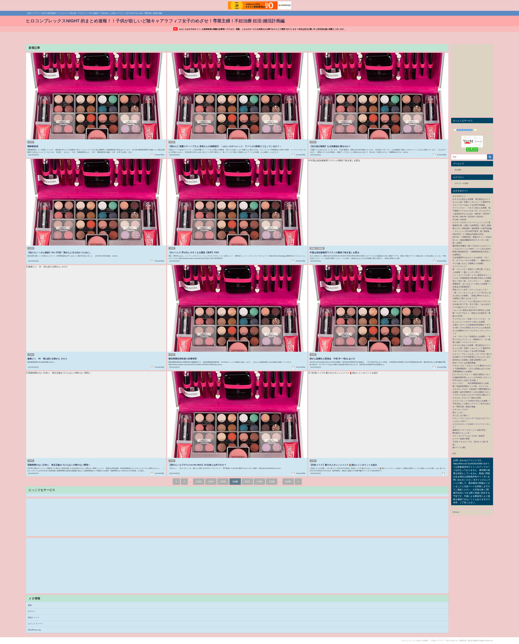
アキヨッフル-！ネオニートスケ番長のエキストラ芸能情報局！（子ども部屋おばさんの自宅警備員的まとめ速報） (472, 368)
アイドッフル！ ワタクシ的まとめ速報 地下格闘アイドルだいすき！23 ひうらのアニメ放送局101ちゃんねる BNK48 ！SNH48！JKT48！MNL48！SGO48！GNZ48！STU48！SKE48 (472, 213)
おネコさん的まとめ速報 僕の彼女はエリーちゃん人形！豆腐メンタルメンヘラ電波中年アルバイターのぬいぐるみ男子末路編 (471, 202)
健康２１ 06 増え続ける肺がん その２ (47, 359)
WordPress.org (34, 630)
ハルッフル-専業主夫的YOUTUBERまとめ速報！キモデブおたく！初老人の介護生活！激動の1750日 (471, 313)
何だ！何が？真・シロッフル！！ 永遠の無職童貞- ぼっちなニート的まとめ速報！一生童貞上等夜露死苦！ (472, 284)
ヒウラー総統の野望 (461, 439)
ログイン (31, 611)
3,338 (259, 481)
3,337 (247, 481)
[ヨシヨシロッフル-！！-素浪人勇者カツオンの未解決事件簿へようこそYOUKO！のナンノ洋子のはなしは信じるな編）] (472, 377)
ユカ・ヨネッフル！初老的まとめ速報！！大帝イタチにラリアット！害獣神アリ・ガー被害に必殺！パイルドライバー (471, 339)
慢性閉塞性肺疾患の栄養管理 (183, 359)
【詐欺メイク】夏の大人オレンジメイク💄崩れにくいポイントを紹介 (343, 465)
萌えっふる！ (458, 412)
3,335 (223, 481)
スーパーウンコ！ (460, 266)
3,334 (211, 481)
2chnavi (456, 512)
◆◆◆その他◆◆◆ (317, 248)
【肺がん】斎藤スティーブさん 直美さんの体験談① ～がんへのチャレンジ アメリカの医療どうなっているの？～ (225, 146)
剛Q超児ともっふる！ (462, 433)
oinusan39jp (159, 155)
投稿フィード (33, 617)
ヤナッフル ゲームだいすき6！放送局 (468, 436)
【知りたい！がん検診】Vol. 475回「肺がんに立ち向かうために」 (59, 252)
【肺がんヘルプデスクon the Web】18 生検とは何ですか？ (197, 465)
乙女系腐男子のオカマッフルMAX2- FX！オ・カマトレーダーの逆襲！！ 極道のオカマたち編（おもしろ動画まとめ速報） (471, 260)
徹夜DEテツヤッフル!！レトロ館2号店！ (470, 430)
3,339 (271, 481)
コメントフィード (35, 624)
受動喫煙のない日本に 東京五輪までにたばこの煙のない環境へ (58, 465)
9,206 (288, 481)
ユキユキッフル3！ (461, 409)
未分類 (31, 142)
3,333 (198, 481)
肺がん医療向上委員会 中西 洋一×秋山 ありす (332, 359)
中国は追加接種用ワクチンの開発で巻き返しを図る (334, 252)
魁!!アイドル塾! (459, 447)
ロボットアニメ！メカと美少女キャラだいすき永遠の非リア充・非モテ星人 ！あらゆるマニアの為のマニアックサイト (472, 304)
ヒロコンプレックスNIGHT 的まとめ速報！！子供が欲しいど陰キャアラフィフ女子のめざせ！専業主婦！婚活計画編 (472, 404)
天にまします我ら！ (461, 415)
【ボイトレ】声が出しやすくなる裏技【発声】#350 (194, 252)
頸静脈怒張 (32, 146)
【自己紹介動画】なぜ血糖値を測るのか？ (330, 146)
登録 (30, 605)
